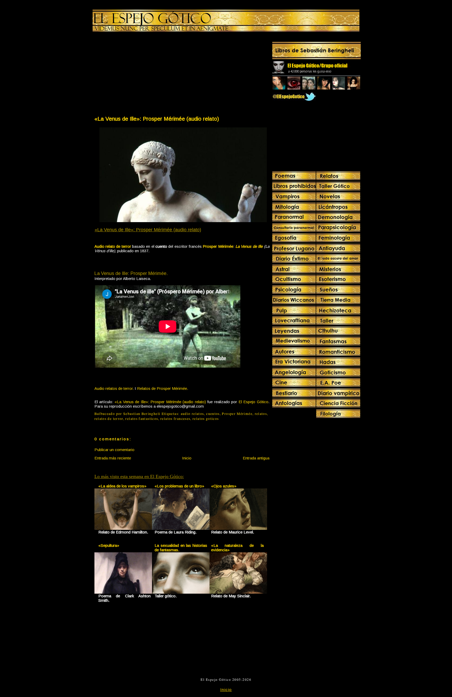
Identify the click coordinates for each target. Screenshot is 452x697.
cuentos (213, 413)
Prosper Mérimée (237, 413)
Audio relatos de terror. (114, 388)
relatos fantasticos (141, 418)
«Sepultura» (108, 545)
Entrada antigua (256, 458)
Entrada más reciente (112, 458)
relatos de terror (108, 418)
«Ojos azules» (223, 486)
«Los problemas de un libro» (179, 486)
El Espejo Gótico (253, 402)
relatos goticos (206, 418)
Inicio (186, 458)
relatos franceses (175, 418)
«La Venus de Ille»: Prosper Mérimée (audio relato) (156, 119)
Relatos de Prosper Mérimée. (162, 388)
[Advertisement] (138, 74)
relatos (261, 413)
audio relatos (192, 413)
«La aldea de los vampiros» (122, 486)
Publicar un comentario (114, 449)
